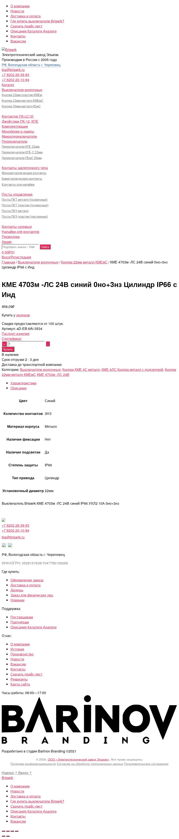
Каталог (8, 84)
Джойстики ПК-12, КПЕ (20, 121)
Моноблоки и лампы (18, 131)
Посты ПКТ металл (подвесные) (25, 199)
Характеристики (23, 383)
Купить (8, 349)
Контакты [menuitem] (18, 816)
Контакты (18, 36)
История (17, 649)
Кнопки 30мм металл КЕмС (21, 106)
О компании (20, 5)
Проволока (11, 236)
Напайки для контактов (20, 231)
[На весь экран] (12, 831)
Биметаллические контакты (22, 178)
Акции (7, 241)
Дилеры (16, 590)
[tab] (93, 383)
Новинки (17, 600)
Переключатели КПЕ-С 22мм (22, 152)
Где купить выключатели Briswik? (37, 21)
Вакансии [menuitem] (18, 821)
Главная (8, 262)
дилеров (23, 315)
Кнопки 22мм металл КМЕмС (22, 100)
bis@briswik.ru (13, 69)
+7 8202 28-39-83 (15, 74)
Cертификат (12, 338)
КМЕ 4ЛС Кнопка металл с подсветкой (132, 369)
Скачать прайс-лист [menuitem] (26, 806)
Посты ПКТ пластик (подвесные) (25, 205)
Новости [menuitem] (17, 791)
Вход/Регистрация (16, 257)
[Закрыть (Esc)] (3, 831)
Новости (17, 11)
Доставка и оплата (25, 16)
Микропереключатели (19, 136)
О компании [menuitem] (20, 786)
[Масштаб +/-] (16, 831)
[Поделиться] (8, 831)
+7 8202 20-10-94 (15, 79)
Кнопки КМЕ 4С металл (81, 369)
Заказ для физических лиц (31, 595)
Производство (22, 654)
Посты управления (17, 194)
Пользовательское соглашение (146, 763)
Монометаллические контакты (24, 173)
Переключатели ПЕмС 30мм (22, 158)
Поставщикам (21, 617)
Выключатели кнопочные (22, 89)
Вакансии (18, 41)
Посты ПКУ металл (15, 211)
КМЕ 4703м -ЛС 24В (53, 374)
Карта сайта (20, 684)
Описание (18, 388)
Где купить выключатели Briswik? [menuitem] (37, 801)
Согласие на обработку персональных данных (90, 763)
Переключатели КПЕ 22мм (21, 146)
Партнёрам (19, 622)
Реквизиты (19, 679)
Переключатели (14, 141)
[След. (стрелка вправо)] (8, 836)
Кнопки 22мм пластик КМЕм (22, 95)
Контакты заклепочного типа (25, 167)
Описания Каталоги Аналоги (33, 31)
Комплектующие (15, 126)
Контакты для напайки (18, 184)
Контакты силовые (17, 226)
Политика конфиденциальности (33, 763)
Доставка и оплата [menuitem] (25, 796)
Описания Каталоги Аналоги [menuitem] (33, 811)
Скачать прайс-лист (26, 26)
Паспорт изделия (15, 333)
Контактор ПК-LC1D (18, 116)
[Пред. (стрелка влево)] (3, 836)
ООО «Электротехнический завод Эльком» (78, 759)
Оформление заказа (26, 580)
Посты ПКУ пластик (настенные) (25, 216)
